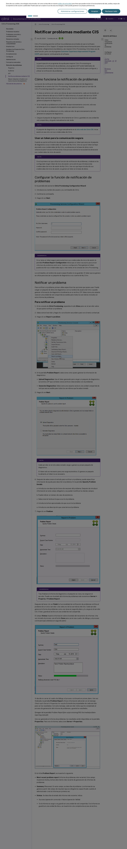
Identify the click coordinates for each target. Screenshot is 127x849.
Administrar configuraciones (72, 11)
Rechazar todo (111, 11)
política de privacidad (64, 3)
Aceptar (94, 11)
